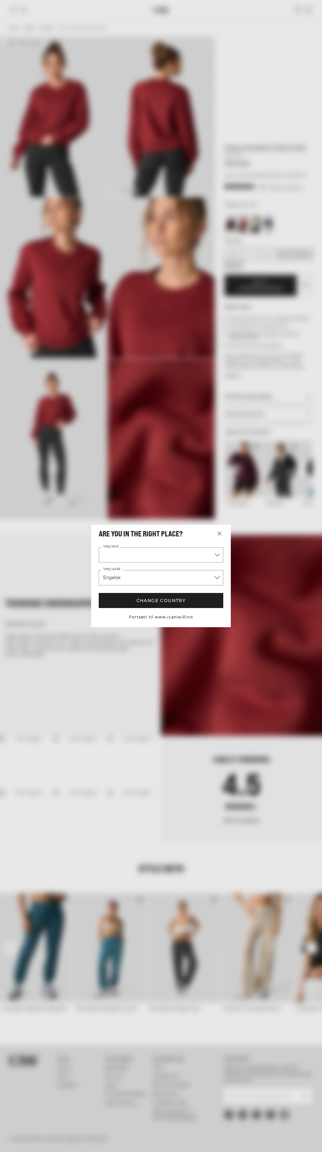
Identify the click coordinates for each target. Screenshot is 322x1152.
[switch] (126, 595)
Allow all (252, 637)
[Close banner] (295, 511)
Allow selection (160, 637)
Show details (271, 618)
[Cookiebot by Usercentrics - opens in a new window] (254, 511)
